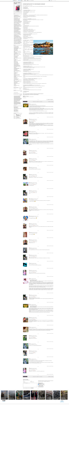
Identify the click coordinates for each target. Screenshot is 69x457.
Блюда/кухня (15, 50)
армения (15, 16)
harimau (17, 99)
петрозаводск (16, 32)
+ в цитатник (31, 5)
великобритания (16, 18)
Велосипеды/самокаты (16, 83)
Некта (30, 131)
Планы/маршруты (16, 55)
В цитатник (52, 156)
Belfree (35, 160)
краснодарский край (16, 27)
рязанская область (16, 34)
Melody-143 (15, 98)
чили (15, 41)
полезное (19, 32)
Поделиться (51, 99)
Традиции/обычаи (16, 47)
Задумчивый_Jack (32, 198)
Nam (16, 98)
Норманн (19, 103)
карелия (17, 26)
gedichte (15, 99)
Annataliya (16, 3)
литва (14, 29)
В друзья (18, 11)
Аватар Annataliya (17, 7)
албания (18, 15)
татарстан (18, 38)
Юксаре (16, 104)
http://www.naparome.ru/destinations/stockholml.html (34, 361)
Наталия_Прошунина (16, 103)
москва (17, 30)
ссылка (36, 159)
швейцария (17, 41)
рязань (18, 34)
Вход (22, 0)
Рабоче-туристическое (16, 74)
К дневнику (37, 101)
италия (15, 25)
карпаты (19, 26)
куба (20, 28)
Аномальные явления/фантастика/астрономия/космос (17, 68)
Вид (50, 0)
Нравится (49, 99)
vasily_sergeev (18, 100)
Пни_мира (20, 108)
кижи (20, 26)
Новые (52, 101)
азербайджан (15, 15)
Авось (28, 0)
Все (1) (21, 91)
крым (19, 28)
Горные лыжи (15, 77)
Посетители (18, 117)
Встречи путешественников (17, 66)
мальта (16, 29)
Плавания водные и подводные (17, 81)
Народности (15, 61)
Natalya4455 (18, 98)
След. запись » (40, 101)
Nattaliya (21, 98)
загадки (17, 22)
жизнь (15, 22)
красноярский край (16, 28)
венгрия (19, 18)
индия (18, 23)
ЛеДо (16, 102)
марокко (18, 29)
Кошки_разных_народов (16, 108)
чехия (21, 40)
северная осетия (17, 36)
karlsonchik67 (19, 99)
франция (19, 40)
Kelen (16, 97)
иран (20, 24)
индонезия (15, 24)
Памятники (15, 49)
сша (14, 38)
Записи (14, 2)
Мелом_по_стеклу (19, 102)
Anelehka (31, 263)
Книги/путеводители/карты (16, 60)
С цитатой (50, 156)
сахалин (18, 35)
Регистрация (20, 0)
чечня (14, 41)
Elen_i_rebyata (15, 96)
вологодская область (17, 20)
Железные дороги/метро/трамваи (17, 54)
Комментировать (25, 101)
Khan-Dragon (18, 97)
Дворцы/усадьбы (15, 64)
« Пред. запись (34, 101)
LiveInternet (15, 0)
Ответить (48, 156)
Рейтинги (25, 0)
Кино (14, 59)
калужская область (19, 25)
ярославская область (17, 43)
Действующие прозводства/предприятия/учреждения (17, 65)
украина (19, 39)
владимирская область (17, 19)
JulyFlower (15, 97)
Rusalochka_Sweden (36, 225)
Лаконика (15, 102)
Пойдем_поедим (15, 109)
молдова (15, 30)
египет (21, 21)
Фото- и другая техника (16, 85)
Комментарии (19, 2)
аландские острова (31, 96)
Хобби (14, 67)
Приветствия (15, 57)
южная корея (20, 42)
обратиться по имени (33, 131)
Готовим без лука (15, 63)
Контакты (62, 401)
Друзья (16, 2)
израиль (16, 23)
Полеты (14, 84)
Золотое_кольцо (15, 101)
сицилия (15, 37)
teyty (16, 100)
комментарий (32, 152)
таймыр (16, 38)
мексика (20, 29)
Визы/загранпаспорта (16, 70)
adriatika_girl (31, 232)
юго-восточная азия (16, 92)
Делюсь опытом (15, 79)
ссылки (21, 37)
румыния (18, 33)
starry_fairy (15, 100)
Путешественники (16, 78)
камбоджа (15, 26)
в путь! (17, 17)
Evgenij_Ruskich (18, 96)
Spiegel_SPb (31, 167)
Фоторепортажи (15, 46)
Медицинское (15, 73)
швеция (20, 41)
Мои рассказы (15, 82)
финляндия (16, 40)
